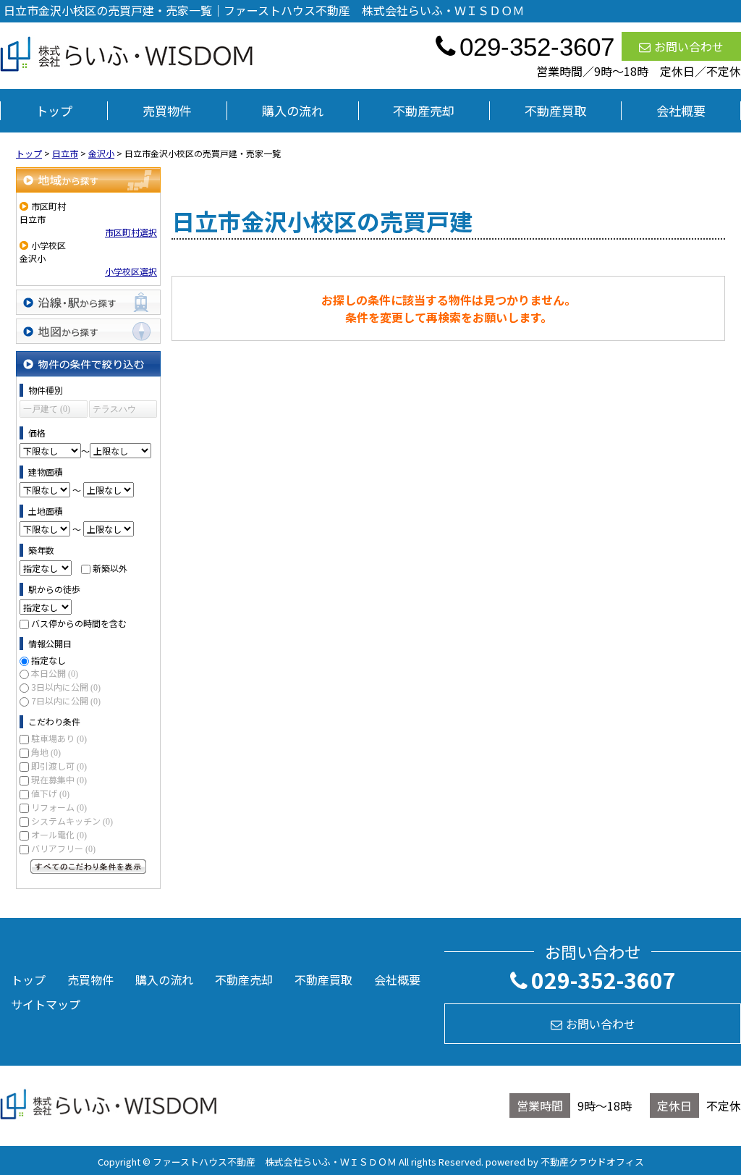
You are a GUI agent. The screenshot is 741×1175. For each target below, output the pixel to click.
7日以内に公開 (66, 700)
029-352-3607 (603, 979)
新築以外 (110, 568)
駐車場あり (59, 738)
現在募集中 (59, 779)
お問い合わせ (689, 46)
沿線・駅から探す (88, 302)
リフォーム (59, 807)
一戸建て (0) (46, 409)
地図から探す (88, 331)
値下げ (50, 793)
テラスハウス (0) (114, 411)
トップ (53, 110)
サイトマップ (45, 1004)
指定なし (48, 660)
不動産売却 (423, 110)
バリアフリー (63, 848)
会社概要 (681, 110)
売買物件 (167, 110)
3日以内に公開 (66, 687)
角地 (46, 752)
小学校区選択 (131, 271)
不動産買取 (555, 110)
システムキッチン (72, 820)
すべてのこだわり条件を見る (88, 866)
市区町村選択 (131, 232)
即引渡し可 (59, 765)
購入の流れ (292, 110)
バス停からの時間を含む (79, 623)
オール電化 (59, 834)
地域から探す (88, 180)
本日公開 (54, 673)
